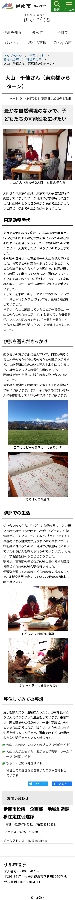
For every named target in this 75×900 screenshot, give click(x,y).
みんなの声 (11, 59)
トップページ (13, 55)
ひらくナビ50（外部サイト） (25, 763)
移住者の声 (33, 59)
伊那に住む (36, 55)
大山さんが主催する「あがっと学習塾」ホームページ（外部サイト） (39, 754)
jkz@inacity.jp (37, 840)
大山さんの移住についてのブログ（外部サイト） (39, 744)
